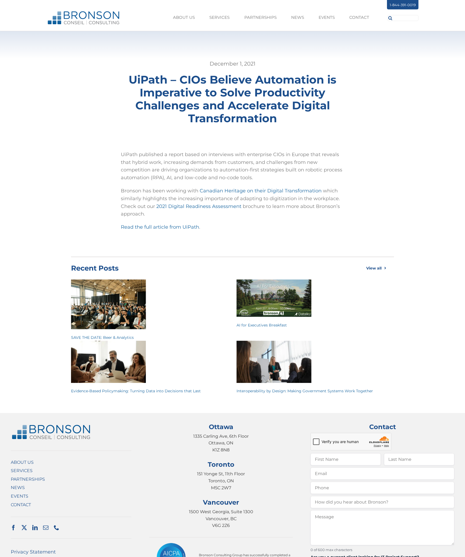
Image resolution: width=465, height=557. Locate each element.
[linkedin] (35, 527)
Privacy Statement (33, 552)
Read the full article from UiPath (160, 227)
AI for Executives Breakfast (262, 325)
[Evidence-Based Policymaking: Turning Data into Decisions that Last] (108, 362)
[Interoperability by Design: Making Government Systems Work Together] (274, 362)
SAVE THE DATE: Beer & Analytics (102, 337)
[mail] (45, 527)
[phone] (56, 527)
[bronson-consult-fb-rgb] (84, 13)
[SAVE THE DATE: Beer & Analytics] (108, 304)
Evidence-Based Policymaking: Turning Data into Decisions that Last (136, 391)
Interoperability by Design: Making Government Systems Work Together (305, 391)
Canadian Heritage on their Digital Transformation (261, 191)
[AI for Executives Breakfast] (274, 298)
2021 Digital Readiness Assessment (198, 206)
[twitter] (24, 527)
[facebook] (13, 527)
